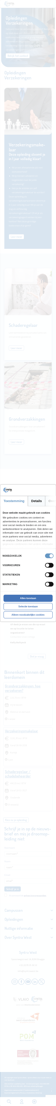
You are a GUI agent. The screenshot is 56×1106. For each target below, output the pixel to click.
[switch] (49, 565)
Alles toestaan (28, 598)
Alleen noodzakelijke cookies (28, 614)
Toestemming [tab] (13, 501)
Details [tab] (36, 501)
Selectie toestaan (28, 606)
